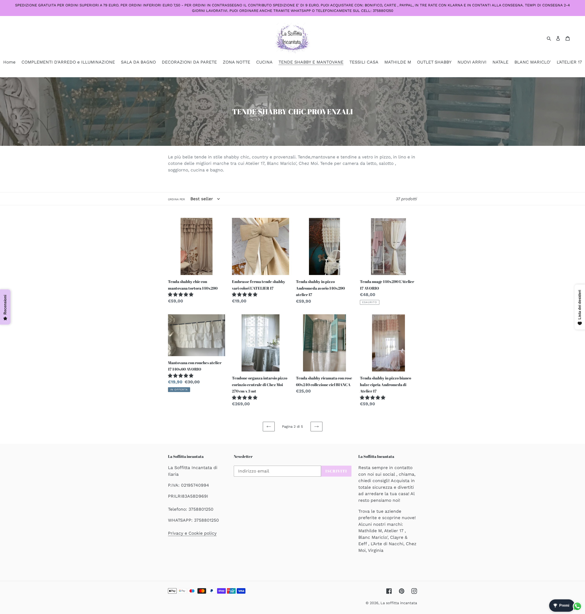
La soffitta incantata (398, 603)
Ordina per (176, 199)
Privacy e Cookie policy (192, 533)
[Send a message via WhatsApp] (577, 606)
